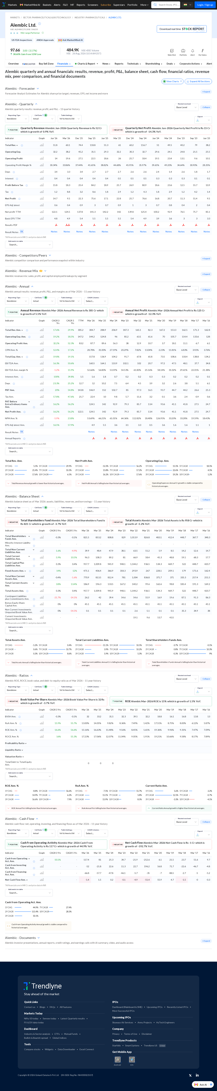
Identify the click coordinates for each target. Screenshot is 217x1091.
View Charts (172, 81)
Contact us (29, 1007)
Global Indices (59, 1037)
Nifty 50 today (31, 1018)
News (105, 63)
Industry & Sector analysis (37, 1034)
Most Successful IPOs (123, 1010)
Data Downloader (66, 1049)
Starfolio (116, 1045)
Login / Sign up (205, 4)
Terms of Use (130, 1034)
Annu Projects (145, 1022)
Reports (119, 63)
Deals (170, 63)
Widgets (49, 1049)
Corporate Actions (190, 63)
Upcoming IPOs (155, 1007)
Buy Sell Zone (46, 63)
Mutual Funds (71, 1034)
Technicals (133, 63)
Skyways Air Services (122, 1022)
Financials (63, 63)
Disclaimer (147, 1034)
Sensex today (49, 1018)
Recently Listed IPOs (177, 1007)
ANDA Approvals (45, 40)
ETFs (57, 1034)
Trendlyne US (154, 1045)
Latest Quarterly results (73, 1018)
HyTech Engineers (165, 1022)
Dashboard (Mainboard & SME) (127, 1007)
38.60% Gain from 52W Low (27, 54)
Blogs (42, 1007)
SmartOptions (132, 1045)
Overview (13, 63)
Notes (54, 231)
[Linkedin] (197, 1075)
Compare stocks (32, 1049)
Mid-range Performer (30, 33)
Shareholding (152, 63)
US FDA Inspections (22, 40)
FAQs (52, 1007)
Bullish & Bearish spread (36, 1037)
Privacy (115, 1034)
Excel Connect (87, 1049)
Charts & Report (86, 63)
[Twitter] (190, 1075)
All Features (66, 1007)
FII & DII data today (34, 1022)
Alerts (211, 63)
